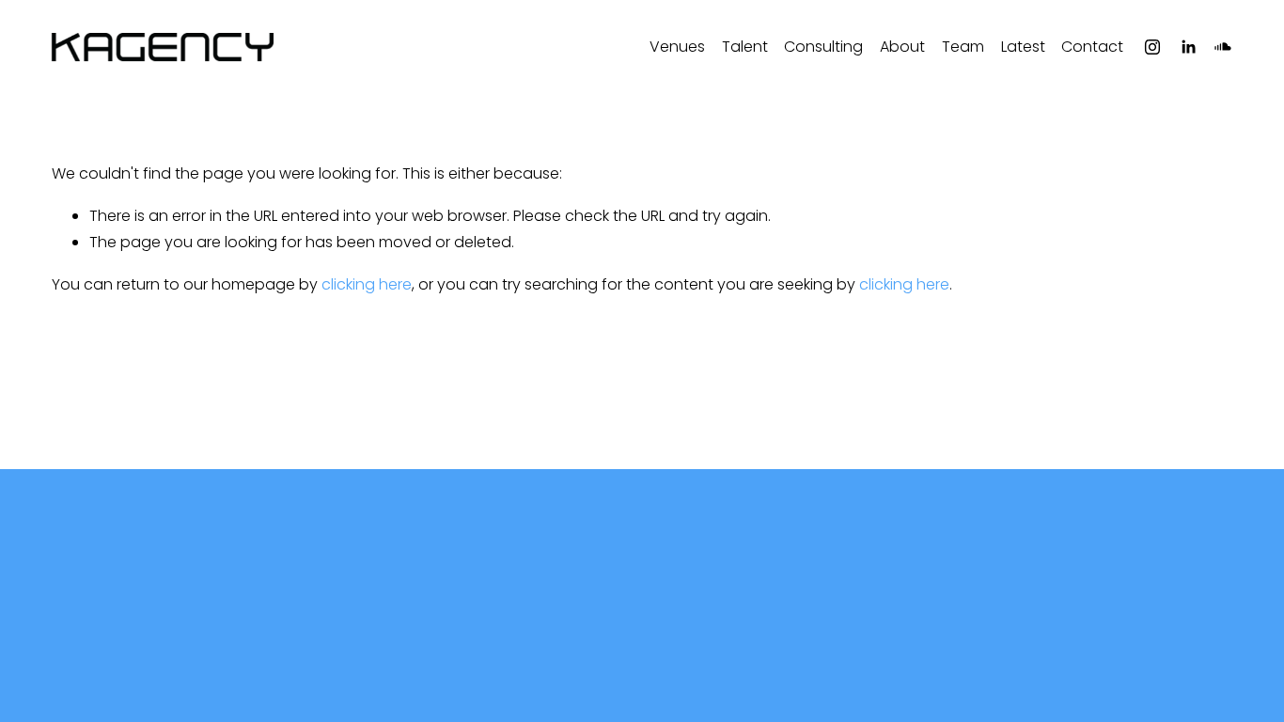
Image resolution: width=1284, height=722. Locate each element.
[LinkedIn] (1188, 47)
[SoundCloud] (1223, 47)
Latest (1023, 46)
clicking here (366, 284)
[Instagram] (1152, 47)
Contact (1092, 46)
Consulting (823, 46)
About (902, 46)
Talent (745, 46)
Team (963, 46)
